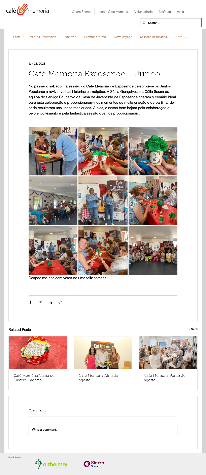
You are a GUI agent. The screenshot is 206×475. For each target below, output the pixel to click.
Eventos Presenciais (43, 37)
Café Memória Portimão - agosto (166, 378)
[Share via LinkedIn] (50, 302)
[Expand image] (53, 151)
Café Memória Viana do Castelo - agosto (34, 378)
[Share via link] (60, 302)
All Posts (14, 37)
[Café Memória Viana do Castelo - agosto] (38, 352)
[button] (113, 11)
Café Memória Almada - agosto (100, 378)
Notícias (70, 37)
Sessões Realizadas (153, 37)
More (178, 37)
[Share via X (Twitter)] (40, 302)
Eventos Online (95, 37)
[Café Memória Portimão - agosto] (168, 352)
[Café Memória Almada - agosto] (103, 352)
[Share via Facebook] (30, 302)
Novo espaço (123, 37)
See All (193, 329)
